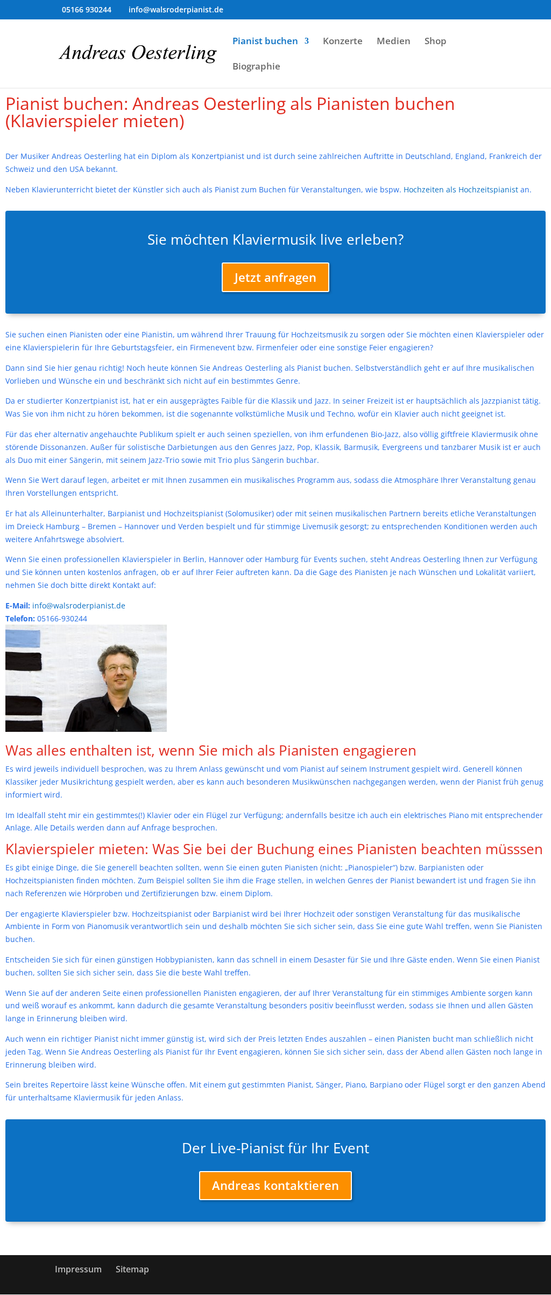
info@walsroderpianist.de (78, 605)
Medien (394, 42)
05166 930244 (86, 9)
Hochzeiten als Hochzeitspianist (461, 189)
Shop (436, 42)
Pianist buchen (265, 42)
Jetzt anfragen (275, 277)
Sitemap (132, 1269)
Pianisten (413, 1039)
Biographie (256, 67)
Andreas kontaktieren (275, 1185)
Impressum (78, 1269)
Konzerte (343, 42)
